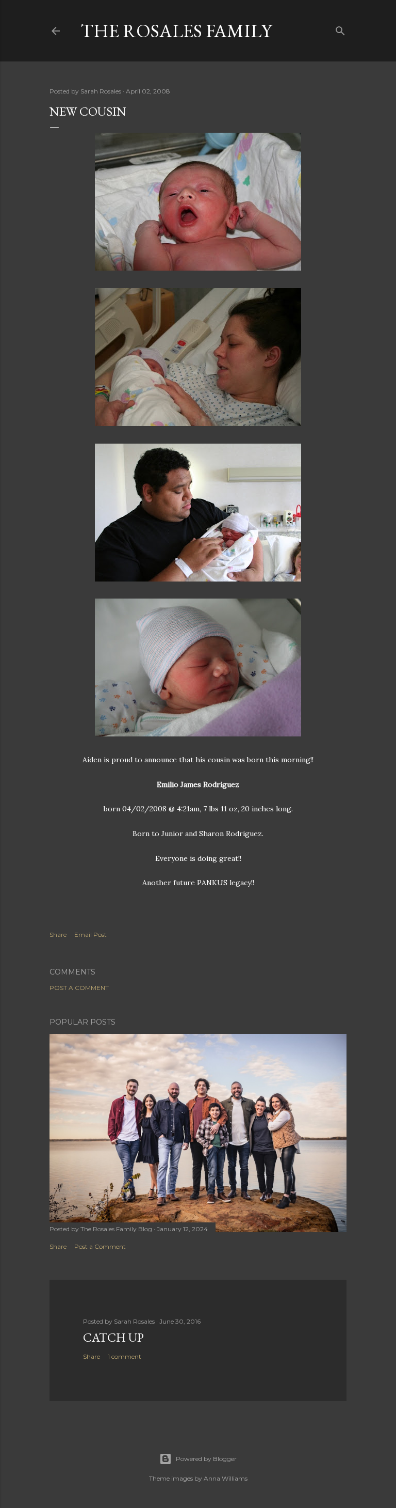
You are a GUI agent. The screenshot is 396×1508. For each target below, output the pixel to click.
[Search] (340, 29)
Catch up (113, 1337)
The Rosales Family (176, 31)
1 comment (124, 1356)
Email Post (90, 934)
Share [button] (58, 934)
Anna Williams (226, 1478)
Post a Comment (79, 988)
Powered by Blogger (206, 1459)
